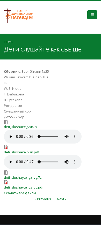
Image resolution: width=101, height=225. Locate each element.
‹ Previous (43, 199)
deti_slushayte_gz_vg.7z (23, 177)
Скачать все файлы (20, 193)
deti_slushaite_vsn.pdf (21, 152)
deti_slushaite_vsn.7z (21, 126)
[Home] (20, 15)
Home (8, 42)
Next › (61, 199)
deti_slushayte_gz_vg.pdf (24, 187)
